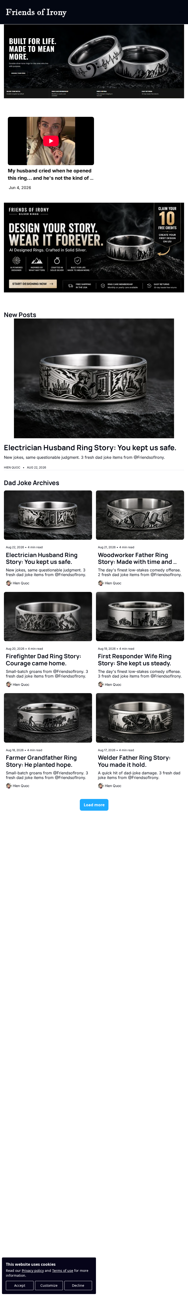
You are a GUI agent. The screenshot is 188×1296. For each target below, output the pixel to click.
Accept (19, 1285)
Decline (78, 1285)
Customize (49, 1285)
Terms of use (62, 1270)
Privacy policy (33, 1270)
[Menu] (181, 12)
